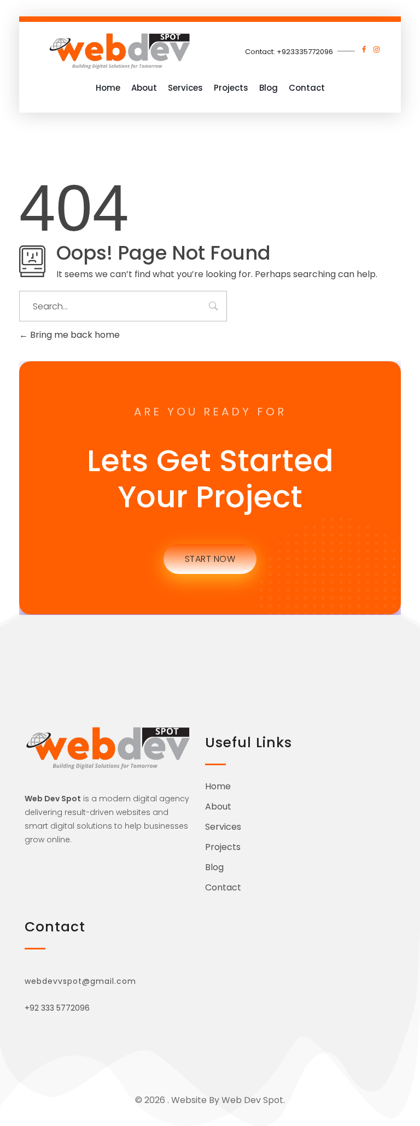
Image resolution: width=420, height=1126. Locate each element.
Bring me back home (74, 335)
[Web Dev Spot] (120, 50)
